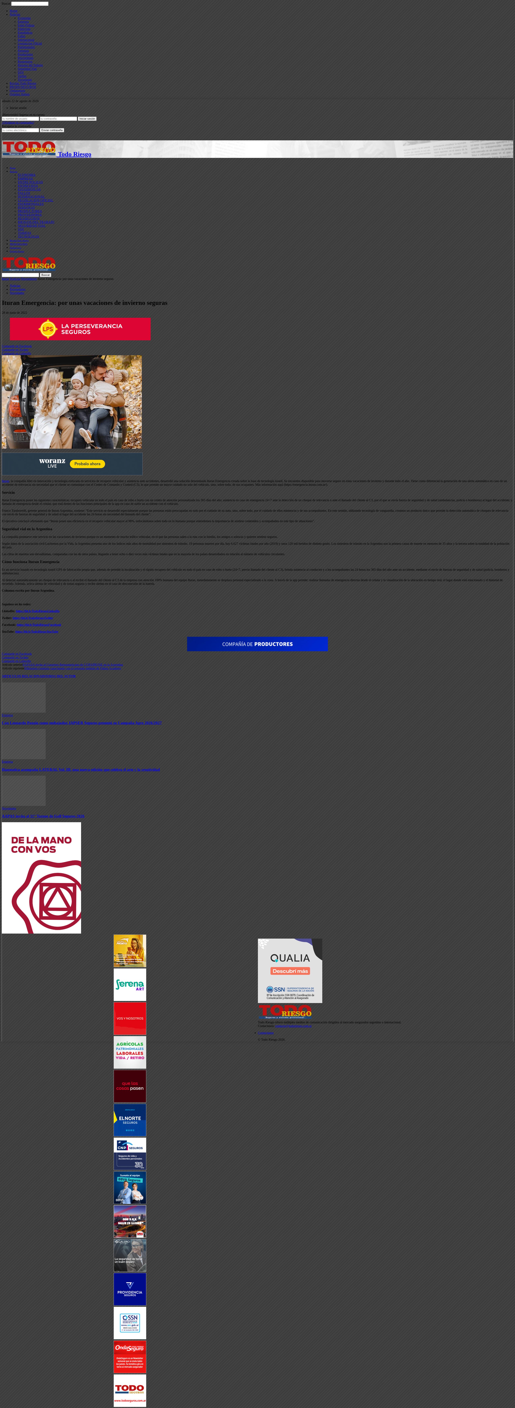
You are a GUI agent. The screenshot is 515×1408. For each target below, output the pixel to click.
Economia (24, 18)
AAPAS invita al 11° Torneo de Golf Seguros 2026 (43, 816)
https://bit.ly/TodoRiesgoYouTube (36, 631)
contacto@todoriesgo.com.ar (293, 1026)
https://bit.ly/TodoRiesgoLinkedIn (38, 611)
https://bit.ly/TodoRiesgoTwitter (33, 618)
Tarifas (22, 76)
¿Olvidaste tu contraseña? (18, 122)
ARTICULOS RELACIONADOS (25, 676)
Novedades (17, 293)
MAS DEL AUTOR (62, 676)
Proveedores (25, 58)
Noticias (15, 14)
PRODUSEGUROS (23, 87)
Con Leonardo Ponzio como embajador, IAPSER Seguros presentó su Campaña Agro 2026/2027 (82, 723)
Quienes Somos (20, 94)
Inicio (5, 279)
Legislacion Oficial (30, 43)
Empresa (23, 21)
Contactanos (266, 1032)
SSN (21, 72)
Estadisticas (25, 32)
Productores (25, 54)
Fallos (21, 36)
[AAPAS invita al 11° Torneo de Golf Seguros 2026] (24, 804)
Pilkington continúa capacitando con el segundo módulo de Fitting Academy (72, 668)
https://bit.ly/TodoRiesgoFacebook (39, 624)
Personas (23, 50)
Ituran (5, 481)
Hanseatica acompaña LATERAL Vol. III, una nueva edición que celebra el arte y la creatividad (81, 769)
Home (14, 10)
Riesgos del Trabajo (30, 65)
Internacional (26, 39)
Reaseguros (25, 61)
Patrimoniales (26, 47)
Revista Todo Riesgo (23, 83)
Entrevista (24, 29)
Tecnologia (25, 79)
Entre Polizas (26, 25)
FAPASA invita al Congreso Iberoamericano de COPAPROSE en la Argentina (73, 664)
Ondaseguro (17, 90)
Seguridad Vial (27, 68)
